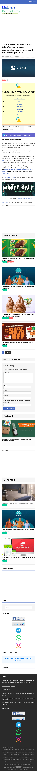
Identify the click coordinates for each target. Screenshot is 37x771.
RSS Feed (19, 114)
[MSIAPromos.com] (18, 10)
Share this (5, 202)
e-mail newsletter (19, 99)
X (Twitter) (20, 111)
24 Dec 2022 (6, 56)
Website (5, 395)
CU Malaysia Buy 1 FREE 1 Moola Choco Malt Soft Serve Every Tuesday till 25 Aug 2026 (18, 315)
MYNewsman (15, 56)
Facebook (19, 109)
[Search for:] (18, 607)
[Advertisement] (18, 28)
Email (5, 390)
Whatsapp (20, 104)
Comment (6, 372)
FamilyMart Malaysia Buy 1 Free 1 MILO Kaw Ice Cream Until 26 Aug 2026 (18, 259)
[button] (32, 1)
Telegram (19, 101)
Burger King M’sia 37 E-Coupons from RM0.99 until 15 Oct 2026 (17, 343)
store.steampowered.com (24, 198)
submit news (26, 749)
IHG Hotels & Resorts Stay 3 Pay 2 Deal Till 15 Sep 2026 (18, 503)
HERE (3, 160)
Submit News (5, 686)
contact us (31, 749)
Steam (8, 352)
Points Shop (5, 173)
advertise (20, 749)
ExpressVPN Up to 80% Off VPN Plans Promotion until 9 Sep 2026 (18, 558)
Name (5, 385)
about (16, 749)
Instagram (20, 106)
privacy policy (11, 749)
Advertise (13, 686)
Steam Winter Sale (9, 177)
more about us (25, 682)
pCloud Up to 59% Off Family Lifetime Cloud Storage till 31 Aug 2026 (18, 287)
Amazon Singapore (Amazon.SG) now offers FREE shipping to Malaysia (16, 439)
